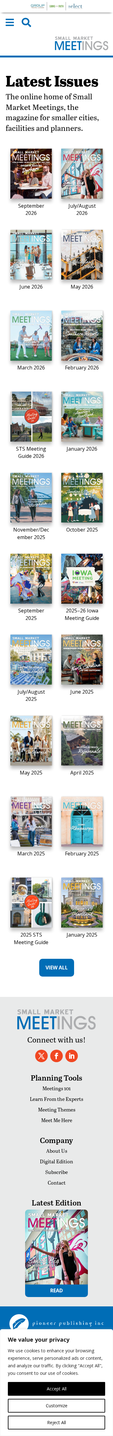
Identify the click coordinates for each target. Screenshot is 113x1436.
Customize (56, 1406)
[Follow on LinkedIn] (71, 1056)
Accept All (57, 1389)
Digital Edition (56, 1161)
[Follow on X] (41, 1056)
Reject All (56, 1422)
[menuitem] (10, 22)
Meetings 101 (56, 1088)
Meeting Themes (56, 1109)
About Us (56, 1150)
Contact (57, 1182)
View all (57, 967)
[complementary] (56, 1382)
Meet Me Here (56, 1120)
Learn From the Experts (56, 1099)
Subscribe (56, 1172)
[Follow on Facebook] (56, 1056)
